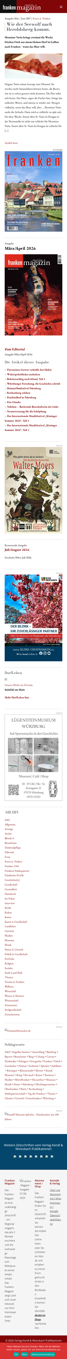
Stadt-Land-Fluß (13, 972)
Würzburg (48, 1098)
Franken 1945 (12, 866)
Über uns (55, 1190)
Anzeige (9, 829)
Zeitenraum (11, 1005)
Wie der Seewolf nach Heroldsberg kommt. (29, 27)
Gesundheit (11, 889)
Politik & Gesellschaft (16, 954)
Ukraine (9, 1098)
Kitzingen (12, 1070)
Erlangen (23, 1061)
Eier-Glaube (14, 402)
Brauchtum (11, 843)
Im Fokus (10, 898)
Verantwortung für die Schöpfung (26, 411)
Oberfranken (11, 1089)
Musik (8, 945)
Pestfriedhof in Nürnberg (21, 397)
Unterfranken (33, 1098)
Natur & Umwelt (14, 949)
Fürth (57, 1061)
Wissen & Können (14, 996)
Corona (50, 1056)
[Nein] (63, 1350)
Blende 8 (9, 838)
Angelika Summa (21, 1052)
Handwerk (10, 894)
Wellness (9, 986)
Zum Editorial (15, 349)
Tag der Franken (36, 1093)
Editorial (9, 852)
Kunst (8, 917)
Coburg (40, 1056)
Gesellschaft (11, 884)
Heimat (23, 1066)
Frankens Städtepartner (17, 870)
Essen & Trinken (13, 861)
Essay (7, 857)
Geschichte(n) (12, 880)
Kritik (8, 908)
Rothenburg (35, 1089)
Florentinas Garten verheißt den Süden (29, 369)
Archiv (8, 833)
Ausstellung (38, 1052)
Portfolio (9, 958)
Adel (7, 820)
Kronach (29, 1075)
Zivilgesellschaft (13, 1009)
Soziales (9, 968)
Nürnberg (27, 1084)
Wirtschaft (10, 991)
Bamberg (51, 1052)
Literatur (9, 931)
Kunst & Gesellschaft (16, 921)
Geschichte (10, 1066)
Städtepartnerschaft (15, 1093)
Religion (9, 963)
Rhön (23, 1089)
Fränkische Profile (14, 875)
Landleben (10, 926)
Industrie (34, 1066)
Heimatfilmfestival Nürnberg (24, 388)
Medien (9, 935)
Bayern (8, 1056)
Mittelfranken (22, 1079)
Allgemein (10, 824)
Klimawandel (26, 1070)
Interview (10, 903)
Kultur (8, 912)
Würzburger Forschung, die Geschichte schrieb (33, 383)
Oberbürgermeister (45, 1084)
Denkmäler (10, 1061)
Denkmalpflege (13, 847)
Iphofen (45, 1066)
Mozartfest (38, 1079)
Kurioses (49, 1075)
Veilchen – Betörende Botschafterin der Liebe (32, 406)
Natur (17, 1084)
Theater (9, 977)
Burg (31, 1056)
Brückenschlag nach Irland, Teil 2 (26, 379)
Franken (47, 1061)
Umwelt (19, 1098)
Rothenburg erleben (18, 392)
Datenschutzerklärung (55, 1219)
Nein (24, 1354)
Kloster (39, 1070)
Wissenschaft (12, 1000)
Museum (9, 940)
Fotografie (35, 1061)
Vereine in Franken (14, 982)
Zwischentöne (12, 1014)
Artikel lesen (11, 143)
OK (16, 1354)
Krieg (19, 1075)
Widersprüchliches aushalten (23, 374)
